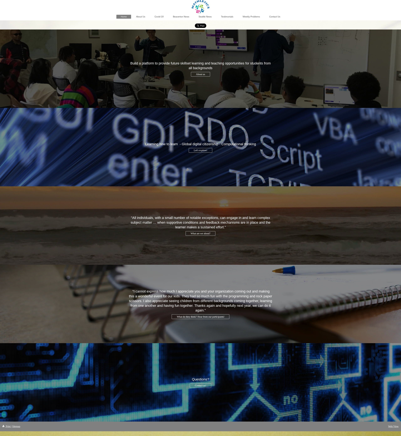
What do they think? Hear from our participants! (200, 316)
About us (200, 74)
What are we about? (200, 233)
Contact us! (200, 385)
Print (8, 426)
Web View (393, 426)
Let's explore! (200, 150)
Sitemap (16, 426)
